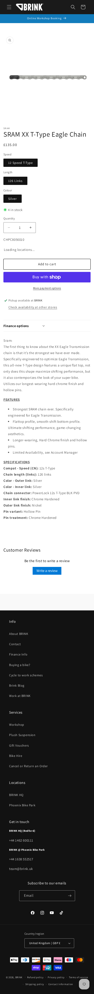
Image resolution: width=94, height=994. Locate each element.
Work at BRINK (20, 696)
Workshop (16, 725)
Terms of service (78, 977)
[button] (9, 7)
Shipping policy (34, 984)
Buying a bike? (19, 665)
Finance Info (18, 654)
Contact (15, 644)
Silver (12, 199)
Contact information (60, 984)
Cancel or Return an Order (28, 766)
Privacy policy (56, 977)
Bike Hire (15, 756)
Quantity (9, 218)
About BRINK (18, 634)
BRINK (19, 977)
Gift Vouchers (19, 745)
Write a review (47, 570)
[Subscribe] (70, 895)
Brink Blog (16, 685)
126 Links (15, 181)
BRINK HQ (16, 795)
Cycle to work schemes (26, 675)
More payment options (47, 288)
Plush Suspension (22, 735)
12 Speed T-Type (20, 163)
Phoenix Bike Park (22, 805)
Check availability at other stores (32, 307)
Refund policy (35, 977)
